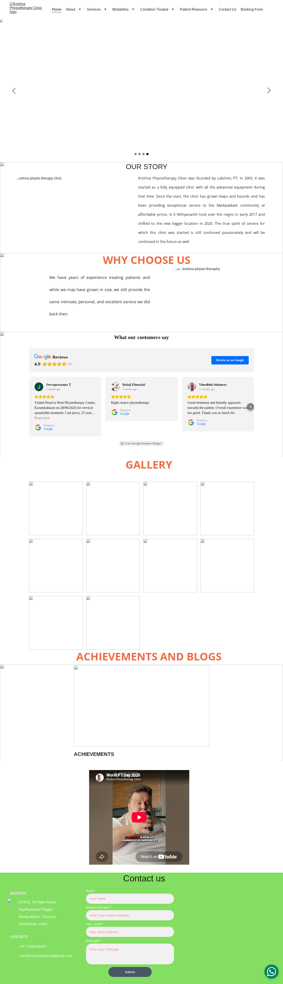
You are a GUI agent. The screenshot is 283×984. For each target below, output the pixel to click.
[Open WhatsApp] (271, 972)
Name (90, 891)
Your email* (94, 924)
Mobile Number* (98, 907)
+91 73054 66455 (33, 946)
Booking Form (252, 9)
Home (56, 9)
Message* (93, 940)
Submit (130, 972)
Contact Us (227, 9)
